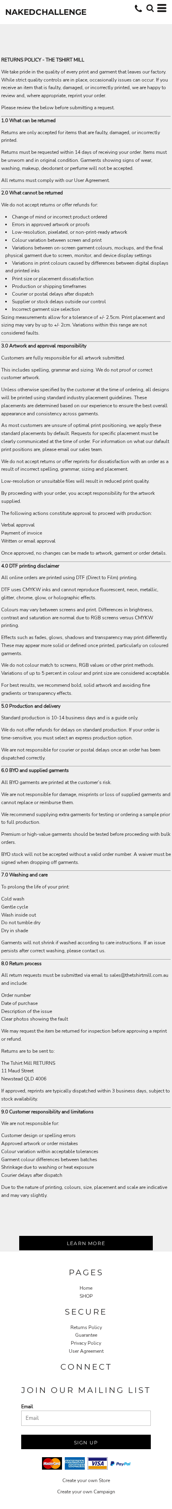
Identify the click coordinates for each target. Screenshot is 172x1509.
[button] (150, 8)
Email (27, 1406)
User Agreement (86, 1351)
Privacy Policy (86, 1343)
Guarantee (86, 1335)
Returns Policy (86, 1327)
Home (86, 1288)
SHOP (86, 1296)
